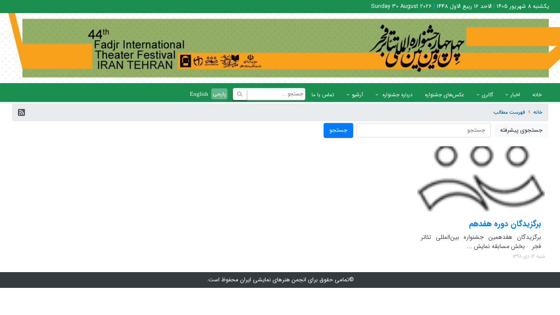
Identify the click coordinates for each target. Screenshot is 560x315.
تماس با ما (323, 95)
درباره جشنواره (397, 95)
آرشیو (357, 95)
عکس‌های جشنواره (444, 95)
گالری (487, 95)
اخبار (515, 95)
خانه (537, 95)
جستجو (338, 130)
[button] (21, 112)
